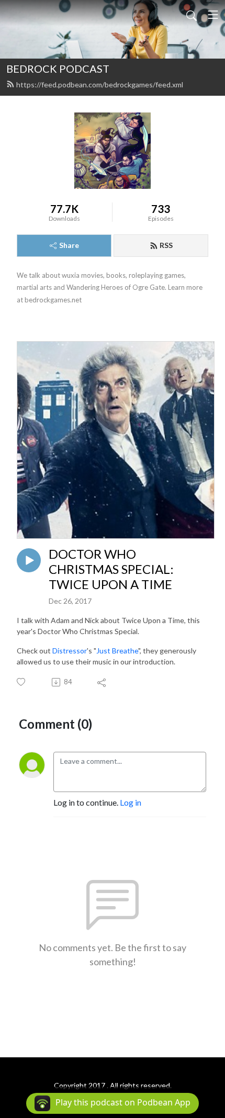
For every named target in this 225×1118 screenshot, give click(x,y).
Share (69, 245)
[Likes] (22, 681)
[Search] (191, 14)
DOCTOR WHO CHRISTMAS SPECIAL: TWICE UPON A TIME (111, 569)
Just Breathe (117, 650)
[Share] (102, 682)
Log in (130, 802)
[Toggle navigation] (213, 15)
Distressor (69, 650)
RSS (166, 245)
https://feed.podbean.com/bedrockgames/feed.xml (99, 84)
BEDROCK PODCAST (57, 68)
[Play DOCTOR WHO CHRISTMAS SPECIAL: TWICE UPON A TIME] (29, 560)
